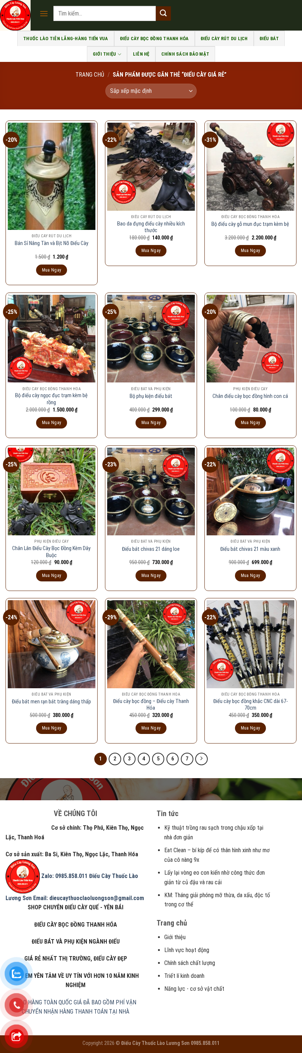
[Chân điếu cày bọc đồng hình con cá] (250, 338)
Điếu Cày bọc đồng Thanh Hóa (154, 38)
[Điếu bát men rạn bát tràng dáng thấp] (51, 644)
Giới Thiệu (104, 54)
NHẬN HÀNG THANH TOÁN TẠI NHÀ (86, 1011)
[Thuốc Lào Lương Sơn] (17, 15)
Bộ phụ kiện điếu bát (151, 396)
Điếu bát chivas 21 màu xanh (250, 549)
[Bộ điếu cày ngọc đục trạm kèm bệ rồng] (51, 338)
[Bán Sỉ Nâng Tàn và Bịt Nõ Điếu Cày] (51, 176)
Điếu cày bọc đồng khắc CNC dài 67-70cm (250, 704)
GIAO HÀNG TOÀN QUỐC (43, 1002)
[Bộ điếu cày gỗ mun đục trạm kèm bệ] (250, 166)
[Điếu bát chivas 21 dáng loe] (151, 491)
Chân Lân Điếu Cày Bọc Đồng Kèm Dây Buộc (51, 552)
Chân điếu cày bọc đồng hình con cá (250, 396)
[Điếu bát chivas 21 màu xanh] (250, 491)
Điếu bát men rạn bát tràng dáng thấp (51, 702)
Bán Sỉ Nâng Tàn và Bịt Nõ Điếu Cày (51, 243)
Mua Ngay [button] (52, 270)
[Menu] (43, 13)
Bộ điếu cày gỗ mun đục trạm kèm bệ (250, 224)
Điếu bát (269, 38)
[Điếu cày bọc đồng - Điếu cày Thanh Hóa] (151, 644)
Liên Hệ (141, 54)
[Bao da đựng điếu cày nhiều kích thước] (151, 166)
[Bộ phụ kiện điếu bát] (151, 338)
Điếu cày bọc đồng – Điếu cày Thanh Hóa (151, 704)
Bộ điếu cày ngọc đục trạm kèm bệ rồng (51, 399)
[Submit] (163, 13)
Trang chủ (90, 74)
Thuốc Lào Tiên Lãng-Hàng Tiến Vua (65, 38)
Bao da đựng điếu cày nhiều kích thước (151, 227)
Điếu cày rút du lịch (224, 38)
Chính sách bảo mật (185, 54)
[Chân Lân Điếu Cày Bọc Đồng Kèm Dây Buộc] (51, 491)
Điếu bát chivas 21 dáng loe (151, 549)
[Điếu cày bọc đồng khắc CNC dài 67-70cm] (250, 644)
